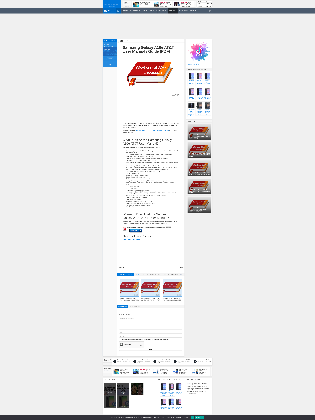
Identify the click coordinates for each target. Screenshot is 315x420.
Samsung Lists (200, 5)
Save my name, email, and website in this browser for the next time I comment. (145, 339)
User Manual (180, 269)
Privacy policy (199, 417)
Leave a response (135, 306)
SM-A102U (166, 269)
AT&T (156, 269)
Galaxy (207, 5)
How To (199, 3)
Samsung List (209, 3)
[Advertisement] (157, 26)
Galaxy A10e (160, 269)
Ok (193, 417)
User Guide (208, 6)
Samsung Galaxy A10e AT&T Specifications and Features (152, 130)
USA (207, 1)
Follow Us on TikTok (193, 64)
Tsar (177, 94)
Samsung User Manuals (200, 6)
